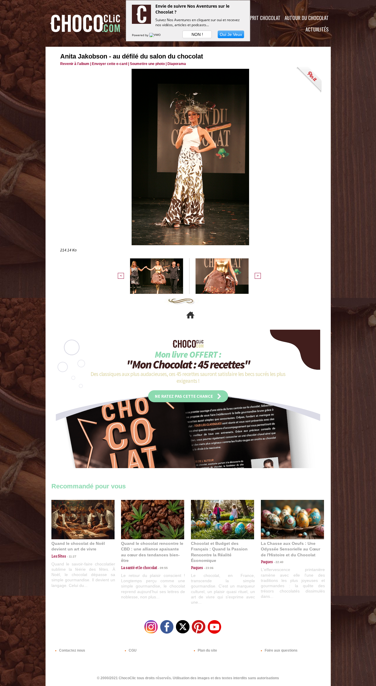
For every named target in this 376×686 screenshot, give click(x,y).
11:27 (71, 556)
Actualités (317, 29)
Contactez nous (71, 650)
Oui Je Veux (231, 34)
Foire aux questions (281, 650)
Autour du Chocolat (307, 17)
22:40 (278, 562)
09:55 (162, 568)
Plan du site (207, 650)
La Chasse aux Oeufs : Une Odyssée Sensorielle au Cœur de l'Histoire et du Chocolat (290, 549)
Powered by (140, 35)
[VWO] (155, 35)
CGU (132, 650)
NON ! (197, 34)
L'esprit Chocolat (262, 17)
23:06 (208, 568)
